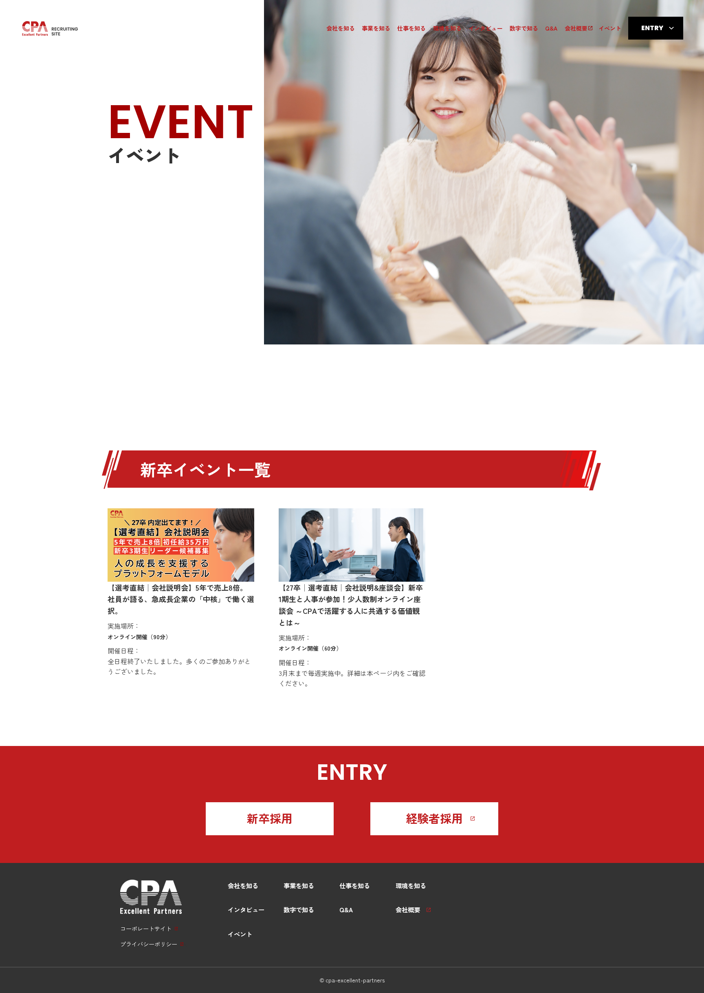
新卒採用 (270, 818)
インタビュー (486, 28)
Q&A (551, 28)
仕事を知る (411, 28)
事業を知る (376, 28)
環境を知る (447, 28)
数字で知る (524, 28)
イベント (609, 28)
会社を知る (340, 28)
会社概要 (576, 28)
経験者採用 (434, 818)
